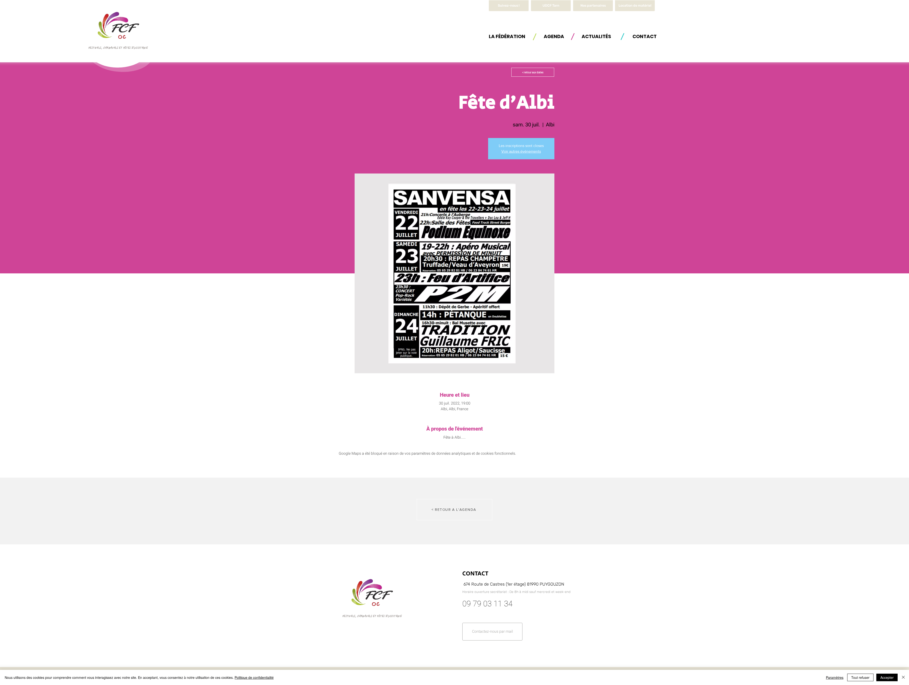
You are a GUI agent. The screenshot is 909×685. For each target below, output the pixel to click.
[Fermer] (903, 677)
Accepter (887, 677)
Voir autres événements (521, 151)
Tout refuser (860, 677)
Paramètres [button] (834, 677)
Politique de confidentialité (254, 677)
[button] (635, 5)
